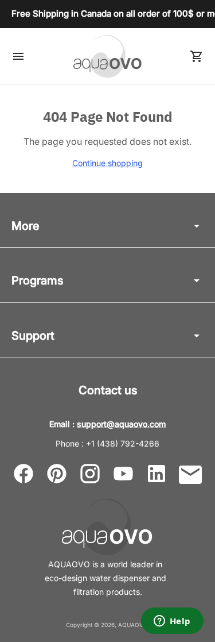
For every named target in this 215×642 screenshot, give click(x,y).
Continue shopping (107, 163)
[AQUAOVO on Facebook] (23, 473)
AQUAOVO (133, 624)
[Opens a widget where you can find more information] (172, 622)
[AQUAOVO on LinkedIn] (156, 473)
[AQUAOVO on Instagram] (90, 473)
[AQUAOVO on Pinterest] (56, 473)
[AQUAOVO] (107, 56)
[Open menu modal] (18, 56)
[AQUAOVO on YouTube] (123, 473)
